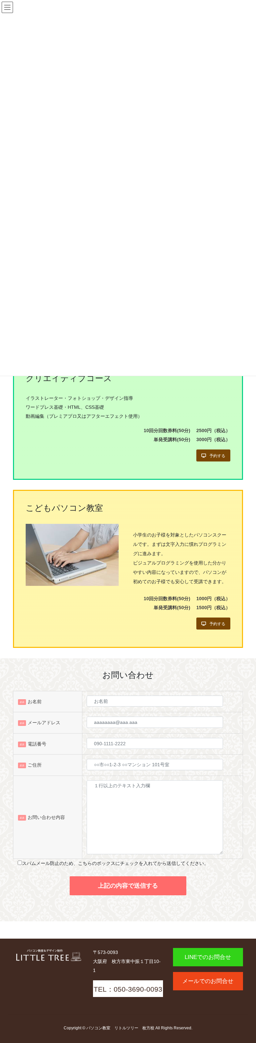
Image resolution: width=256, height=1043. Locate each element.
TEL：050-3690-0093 (128, 989)
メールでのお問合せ (207, 981)
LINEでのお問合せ (208, 957)
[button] (213, 455)
